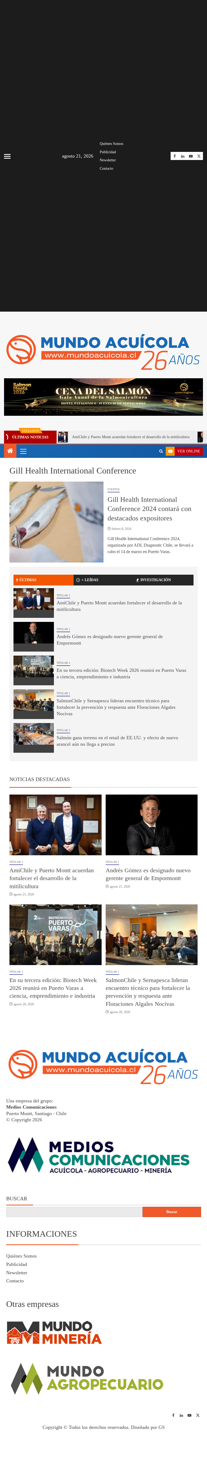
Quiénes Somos (111, 144)
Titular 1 (63, 631)
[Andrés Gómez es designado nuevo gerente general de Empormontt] (33, 639)
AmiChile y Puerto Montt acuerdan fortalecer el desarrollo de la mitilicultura (103, 439)
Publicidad (108, 152)
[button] (23, 453)
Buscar (16, 1201)
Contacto (106, 168)
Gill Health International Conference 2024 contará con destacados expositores (149, 511)
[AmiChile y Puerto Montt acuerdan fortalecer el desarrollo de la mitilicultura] (33, 605)
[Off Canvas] (7, 156)
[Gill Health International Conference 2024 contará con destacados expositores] (56, 524)
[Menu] (23, 453)
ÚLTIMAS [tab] (27, 582)
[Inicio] (10, 453)
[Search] (161, 453)
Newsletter (108, 160)
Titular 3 (63, 664)
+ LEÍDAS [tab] (89, 582)
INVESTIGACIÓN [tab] (155, 582)
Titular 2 (63, 597)
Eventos (114, 491)
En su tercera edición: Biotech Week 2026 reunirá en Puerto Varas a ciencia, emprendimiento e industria (53, 990)
